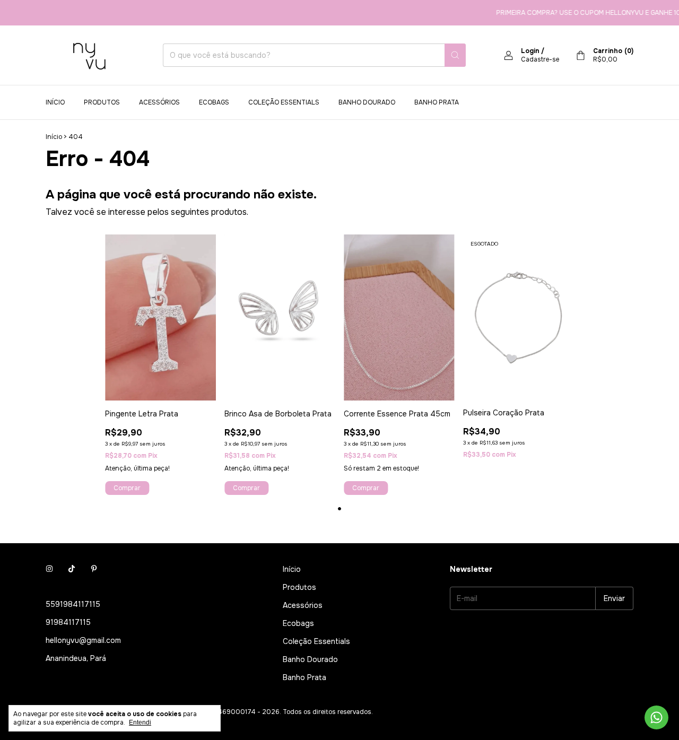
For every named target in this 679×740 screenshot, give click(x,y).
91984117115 (68, 622)
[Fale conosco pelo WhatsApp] (656, 717)
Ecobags (214, 102)
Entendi (140, 722)
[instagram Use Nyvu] (49, 569)
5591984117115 (73, 604)
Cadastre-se (540, 59)
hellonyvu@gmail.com (83, 640)
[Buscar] (455, 55)
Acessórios (159, 102)
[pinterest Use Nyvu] (94, 569)
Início (55, 102)
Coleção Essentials (283, 102)
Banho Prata (436, 102)
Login (530, 51)
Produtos (102, 102)
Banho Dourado (366, 102)
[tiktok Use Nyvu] (71, 569)
